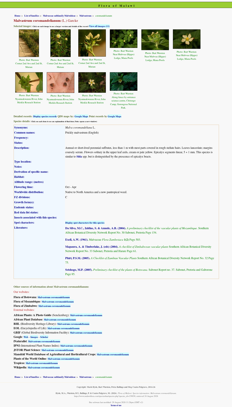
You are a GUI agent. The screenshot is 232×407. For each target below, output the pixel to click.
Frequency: (21, 137)
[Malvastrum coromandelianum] (29, 43)
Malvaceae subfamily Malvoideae (59, 15)
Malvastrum (85, 15)
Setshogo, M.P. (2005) (78, 269)
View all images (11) (99, 26)
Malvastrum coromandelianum (54, 297)
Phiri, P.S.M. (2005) (77, 258)
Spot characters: (24, 222)
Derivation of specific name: (31, 171)
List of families (31, 15)
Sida (79, 156)
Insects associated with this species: (35, 217)
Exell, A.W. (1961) (76, 239)
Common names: (24, 132)
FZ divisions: (22, 197)
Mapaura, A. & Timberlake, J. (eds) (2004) (91, 246)
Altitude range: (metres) (29, 182)
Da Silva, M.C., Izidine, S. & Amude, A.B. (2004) (95, 228)
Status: (18, 142)
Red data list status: (26, 212)
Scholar (44, 337)
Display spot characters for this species (84, 222)
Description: (21, 148)
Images (34, 337)
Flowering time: (23, 187)
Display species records (45, 116)
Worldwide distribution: (29, 192)
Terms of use (116, 405)
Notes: (18, 166)
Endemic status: (24, 207)
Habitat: (19, 177)
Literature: (21, 227)
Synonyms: (21, 127)
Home (17, 15)
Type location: (22, 161)
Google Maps (81, 116)
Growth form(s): (24, 202)
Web (26, 337)
